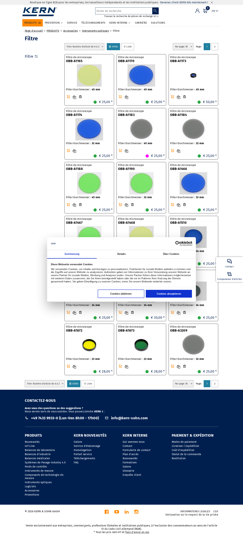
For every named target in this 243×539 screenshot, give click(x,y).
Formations (130, 462)
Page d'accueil (34, 30)
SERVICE (72, 22)
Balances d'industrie (38, 454)
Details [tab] (121, 253)
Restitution (179, 458)
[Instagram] (136, 512)
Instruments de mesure (39, 470)
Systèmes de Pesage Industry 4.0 (45, 462)
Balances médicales (37, 458)
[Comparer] (74, 97)
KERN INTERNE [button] (118, 22)
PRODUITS (53, 30)
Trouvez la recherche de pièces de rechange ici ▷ (131, 16)
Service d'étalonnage (87, 446)
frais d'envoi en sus (137, 532)
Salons (78, 441)
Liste (130, 46)
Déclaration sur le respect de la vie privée (191, 514)
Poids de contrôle (36, 466)
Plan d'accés (130, 454)
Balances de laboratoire (40, 450)
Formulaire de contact (136, 450)
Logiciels (30, 486)
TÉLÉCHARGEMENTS (93, 22)
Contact (127, 446)
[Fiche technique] (80, 97)
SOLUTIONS (158, 22)
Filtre (116, 30)
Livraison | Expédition (185, 446)
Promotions (32, 494)
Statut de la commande (186, 454)
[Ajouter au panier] (68, 96)
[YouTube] (116, 512)
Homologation (82, 450)
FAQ (76, 462)
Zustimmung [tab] (72, 253)
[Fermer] (211, 2)
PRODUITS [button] (30, 22)
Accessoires (70, 30)
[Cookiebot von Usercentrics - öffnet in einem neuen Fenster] (177, 243)
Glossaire (128, 470)
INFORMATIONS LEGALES (195, 511)
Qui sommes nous (133, 441)
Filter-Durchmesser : (83, 89)
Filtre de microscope (79, 59)
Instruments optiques (95, 30)
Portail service (83, 454)
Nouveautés (32, 441)
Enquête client (132, 474)
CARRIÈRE (141, 22)
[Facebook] (107, 512)
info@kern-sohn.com (129, 418)
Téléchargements (84, 458)
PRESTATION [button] (52, 22)
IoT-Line (30, 446)
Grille (116, 46)
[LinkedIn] (127, 512)
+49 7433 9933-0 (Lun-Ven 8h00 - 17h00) (65, 418)
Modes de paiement (184, 441)
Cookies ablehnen (121, 293)
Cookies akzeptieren (169, 293)
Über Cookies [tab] (171, 253)
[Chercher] (155, 10)
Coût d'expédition (183, 450)
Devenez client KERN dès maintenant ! (184, 2)
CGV (215, 511)
